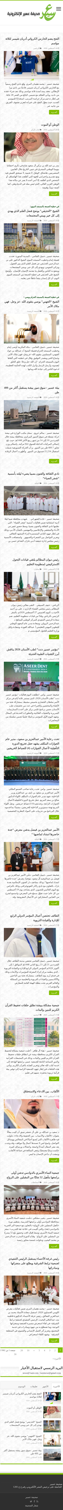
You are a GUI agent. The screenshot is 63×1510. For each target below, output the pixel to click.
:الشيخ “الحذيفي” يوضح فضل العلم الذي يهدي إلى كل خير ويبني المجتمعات (33, 211)
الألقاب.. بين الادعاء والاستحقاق (41, 1091)
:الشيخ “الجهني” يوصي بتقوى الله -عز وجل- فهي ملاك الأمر (31, 301)
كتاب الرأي (35, 130)
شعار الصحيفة (31, 1505)
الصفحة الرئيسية (33, 221)
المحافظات (35, 1182)
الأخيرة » (57, 1358)
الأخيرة (56, 1386)
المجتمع (36, 1015)
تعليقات (33, 1386)
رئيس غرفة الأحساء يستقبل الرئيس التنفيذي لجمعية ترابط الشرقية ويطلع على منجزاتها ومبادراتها (34, 1263)
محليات (36, 569)
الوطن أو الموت (50, 124)
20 (21, 1350)
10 (28, 1350)
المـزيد (54, 112)
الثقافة (36, 483)
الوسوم (21, 1386)
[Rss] (37, 1501)
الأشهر (45, 1386)
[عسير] (31, 12)
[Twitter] (31, 1501)
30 (15, 1354)
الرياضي (36, 48)
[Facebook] (34, 1501)
